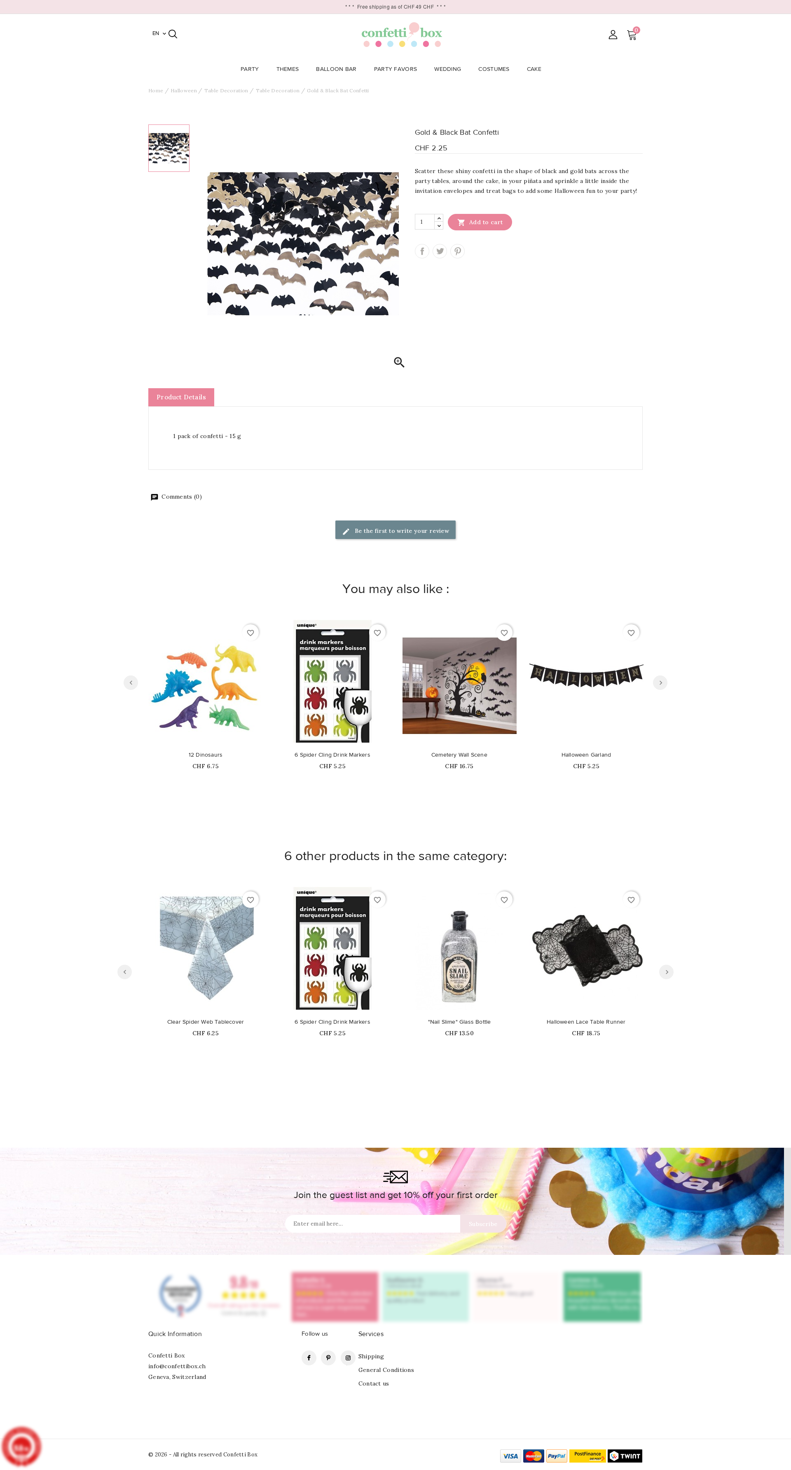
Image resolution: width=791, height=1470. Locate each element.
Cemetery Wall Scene (459, 755)
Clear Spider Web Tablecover (205, 1022)
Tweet (440, 251)
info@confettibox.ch (177, 1366)
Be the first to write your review (401, 531)
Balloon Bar (336, 69)
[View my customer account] (613, 34)
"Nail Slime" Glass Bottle (459, 1022)
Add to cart (480, 222)
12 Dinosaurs (205, 755)
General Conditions (386, 1370)
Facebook (309, 1357)
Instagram (348, 1357)
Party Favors (395, 69)
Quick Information (175, 1334)
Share (422, 251)
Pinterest (457, 251)
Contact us (373, 1383)
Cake (534, 69)
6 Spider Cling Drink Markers (332, 755)
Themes (287, 69)
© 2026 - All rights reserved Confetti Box (202, 1454)
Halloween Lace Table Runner (586, 1022)
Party (250, 69)
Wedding (447, 69)
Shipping (371, 1356)
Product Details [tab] (181, 397)
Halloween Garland (586, 755)
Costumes (493, 69)
